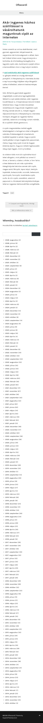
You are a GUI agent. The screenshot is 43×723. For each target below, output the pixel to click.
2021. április (10, 414)
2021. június (10, 407)
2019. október (10, 472)
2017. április (10, 568)
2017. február (10, 574)
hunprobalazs (17, 42)
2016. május (9, 603)
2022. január (10, 385)
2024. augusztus (11, 291)
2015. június (9, 639)
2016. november (11, 584)
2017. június (9, 562)
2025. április (10, 275)
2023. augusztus (11, 324)
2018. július (9, 520)
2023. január (10, 346)
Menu (21, 13)
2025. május (10, 272)
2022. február (10, 382)
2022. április (10, 375)
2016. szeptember (12, 591)
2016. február (10, 613)
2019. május (9, 488)
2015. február (10, 652)
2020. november (11, 430)
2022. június (10, 369)
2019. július (9, 481)
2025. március (10, 279)
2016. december (11, 581)
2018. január (10, 539)
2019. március (10, 494)
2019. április (10, 491)
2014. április (10, 684)
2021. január (10, 423)
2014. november (11, 661)
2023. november (11, 314)
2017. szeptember (12, 552)
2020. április (10, 452)
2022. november (11, 353)
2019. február (10, 497)
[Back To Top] (39, 715)
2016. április (10, 607)
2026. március (10, 250)
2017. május (9, 565)
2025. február (10, 282)
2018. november (11, 507)
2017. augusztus (11, 555)
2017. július (9, 558)
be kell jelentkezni (30, 225)
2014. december (11, 658)
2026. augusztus (11, 240)
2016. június (10, 600)
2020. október (10, 433)
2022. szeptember (12, 359)
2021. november (11, 391)
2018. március (10, 533)
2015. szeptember (12, 629)
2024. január (10, 308)
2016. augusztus (11, 594)
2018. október (10, 510)
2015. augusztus (11, 632)
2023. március (10, 340)
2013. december (11, 697)
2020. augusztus (11, 439)
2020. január (10, 462)
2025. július (9, 269)
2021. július (9, 404)
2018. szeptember (12, 513)
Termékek (26, 42)
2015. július (9, 636)
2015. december (11, 620)
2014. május (9, 681)
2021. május (9, 410)
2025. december (11, 256)
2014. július (9, 674)
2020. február (10, 459)
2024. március (10, 304)
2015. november (11, 623)
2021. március (10, 417)
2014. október (10, 665)
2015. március (10, 648)
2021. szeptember (12, 398)
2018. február (10, 536)
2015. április (10, 645)
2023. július (10, 327)
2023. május (10, 333)
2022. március (10, 378)
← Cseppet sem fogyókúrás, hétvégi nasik (21, 205)
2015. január (9, 655)
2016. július (9, 597)
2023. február (10, 343)
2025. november (11, 259)
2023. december (11, 311)
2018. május (9, 526)
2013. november (11, 700)
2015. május (9, 642)
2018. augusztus (11, 517)
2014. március (10, 687)
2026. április (10, 246)
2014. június (10, 677)
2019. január (10, 501)
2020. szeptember (12, 436)
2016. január (10, 616)
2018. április (10, 529)
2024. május (10, 298)
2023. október (10, 317)
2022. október (10, 356)
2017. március (10, 571)
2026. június (10, 243)
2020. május (10, 449)
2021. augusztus (11, 401)
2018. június (10, 523)
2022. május (10, 372)
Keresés (36, 234)
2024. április (10, 301)
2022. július (10, 365)
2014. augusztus (11, 671)
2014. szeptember (12, 668)
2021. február (10, 420)
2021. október (10, 394)
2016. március (10, 610)
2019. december (11, 465)
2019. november (11, 468)
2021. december (11, 388)
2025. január (10, 285)
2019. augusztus (11, 478)
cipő (12, 193)
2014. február (10, 690)
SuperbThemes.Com (10, 718)
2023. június (10, 330)
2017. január (9, 578)
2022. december (11, 349)
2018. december (11, 504)
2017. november (11, 546)
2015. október (10, 626)
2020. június (10, 446)
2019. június (10, 484)
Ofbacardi (21, 4)
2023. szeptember (12, 320)
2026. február (10, 253)
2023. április (10, 336)
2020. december (11, 427)
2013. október (10, 703)
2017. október (10, 549)
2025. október (10, 263)
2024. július (10, 295)
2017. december (11, 542)
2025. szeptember (12, 266)
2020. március (10, 455)
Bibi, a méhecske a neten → (21, 210)
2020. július (10, 443)
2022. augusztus (11, 362)
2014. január (10, 693)
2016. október (10, 587)
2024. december (11, 288)
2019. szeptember (12, 475)
